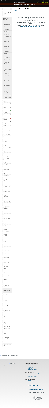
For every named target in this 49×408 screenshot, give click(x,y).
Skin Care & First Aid (6, 311)
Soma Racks (6, 80)
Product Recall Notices (32, 369)
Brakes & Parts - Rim (6, 180)
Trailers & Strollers (6, 326)
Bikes (4, 153)
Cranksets (5, 210)
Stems (4, 316)
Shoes (4, 307)
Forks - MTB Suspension (5, 235)
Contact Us (5, 107)
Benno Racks (6, 34)
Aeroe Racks (6, 26)
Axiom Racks (6, 29)
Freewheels (5, 243)
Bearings (5, 141)
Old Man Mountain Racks (7, 54)
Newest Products (5, 115)
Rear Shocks (5, 294)
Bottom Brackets (6, 167)
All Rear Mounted (7, 24)
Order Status (30, 384)
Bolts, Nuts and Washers (6, 159)
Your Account (30, 382)
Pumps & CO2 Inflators (6, 286)
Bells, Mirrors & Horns (6, 144)
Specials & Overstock (5, 119)
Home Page (5, 101)
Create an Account (20, 2)
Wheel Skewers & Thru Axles (6, 338)
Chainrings (5, 198)
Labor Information (6, 345)
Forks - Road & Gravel (6, 238)
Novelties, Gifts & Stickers (6, 276)
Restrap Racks (7, 73)
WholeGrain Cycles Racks (7, 92)
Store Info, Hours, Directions (37, 400)
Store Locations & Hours (7, 104)
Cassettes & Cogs (6, 191)
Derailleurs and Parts (6, 215)
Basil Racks (6, 31)
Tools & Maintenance (5, 323)
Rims (4, 296)
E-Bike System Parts (6, 223)
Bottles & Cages (6, 164)
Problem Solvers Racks (7, 70)
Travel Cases (5, 331)
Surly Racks (6, 82)
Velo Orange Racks (6, 88)
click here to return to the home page (30, 26)
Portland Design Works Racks (7, 66)
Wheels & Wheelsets (5, 341)
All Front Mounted (7, 21)
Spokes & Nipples (6, 313)
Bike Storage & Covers (6, 151)
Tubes (4, 333)
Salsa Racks (6, 75)
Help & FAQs (30, 381)
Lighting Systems (6, 266)
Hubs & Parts (6, 262)
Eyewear (5, 225)
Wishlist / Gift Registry (6, 112)
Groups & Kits (6, 250)
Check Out (46, 0)
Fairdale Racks (7, 41)
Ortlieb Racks (7, 57)
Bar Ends (5, 136)
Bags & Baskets (6, 134)
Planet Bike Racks (6, 63)
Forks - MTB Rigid (6, 231)
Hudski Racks (7, 43)
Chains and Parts (6, 201)
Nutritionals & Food (7, 279)
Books (4, 162)
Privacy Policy (30, 367)
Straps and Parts (7, 97)
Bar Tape (5, 139)
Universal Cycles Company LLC (37, 389)
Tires (4, 320)
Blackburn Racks (7, 36)
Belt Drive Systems (7, 147)
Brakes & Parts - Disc (6, 173)
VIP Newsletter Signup (32, 376)
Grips (4, 247)
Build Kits (5, 182)
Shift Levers (5, 305)
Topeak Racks (7, 85)
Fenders (5, 229)
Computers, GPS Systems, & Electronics (6, 207)
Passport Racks (7, 59)
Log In (15, 2)
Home (15, 10)
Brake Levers (6, 169)
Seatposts (5, 302)
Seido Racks (6, 78)
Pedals (4, 283)
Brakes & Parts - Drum (6, 176)
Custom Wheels (6, 125)
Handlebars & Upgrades (6, 254)
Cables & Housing (6, 186)
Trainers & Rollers (6, 328)
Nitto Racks (6, 51)
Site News (30, 375)
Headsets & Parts (6, 257)
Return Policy (30, 368)
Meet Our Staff (31, 365)
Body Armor (5, 156)
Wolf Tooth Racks (7, 95)
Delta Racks (6, 39)
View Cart (41, 0)
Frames (4, 241)
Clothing (5, 203)
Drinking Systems (6, 218)
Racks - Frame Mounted (6, 291)
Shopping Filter (6, 12)
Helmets (5, 259)
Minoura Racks (7, 46)
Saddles (5, 300)
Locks (4, 268)
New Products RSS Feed (33, 373)
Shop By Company (5, 122)
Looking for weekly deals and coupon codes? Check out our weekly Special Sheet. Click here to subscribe (24, 6)
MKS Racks (6, 48)
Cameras (5, 189)
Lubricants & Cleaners (5, 271)
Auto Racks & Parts (7, 130)
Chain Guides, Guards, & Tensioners (6, 195)
